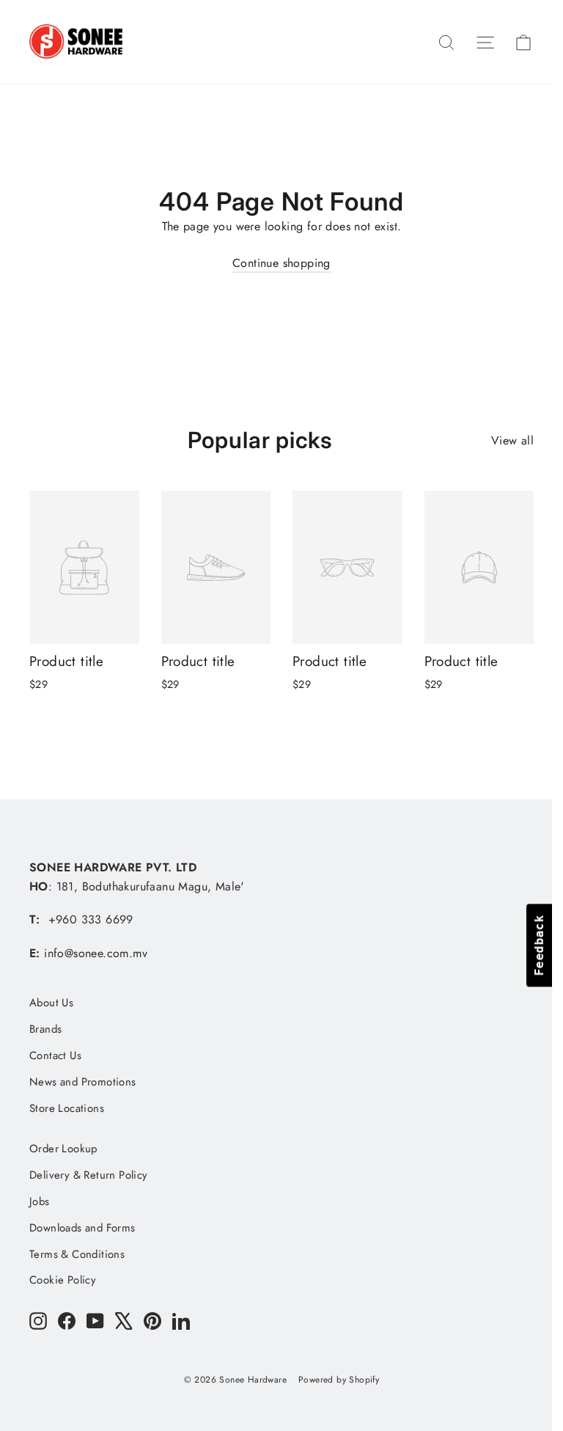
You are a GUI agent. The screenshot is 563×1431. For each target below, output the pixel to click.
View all (512, 440)
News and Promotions (82, 1082)
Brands (45, 1029)
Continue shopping (281, 263)
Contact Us (55, 1055)
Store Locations (66, 1108)
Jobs (39, 1201)
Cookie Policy (62, 1280)
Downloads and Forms (82, 1228)
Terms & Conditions (77, 1254)
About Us (51, 1003)
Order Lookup (63, 1149)
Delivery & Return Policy (88, 1175)
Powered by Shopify (338, 1379)
